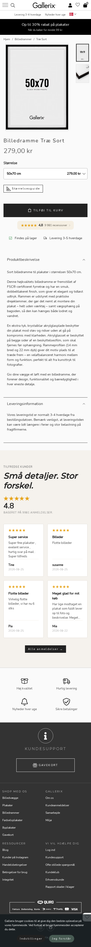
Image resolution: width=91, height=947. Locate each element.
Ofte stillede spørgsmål (60, 865)
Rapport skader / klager (60, 887)
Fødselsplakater (12, 820)
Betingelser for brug (14, 872)
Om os (50, 798)
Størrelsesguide (25, 188)
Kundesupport (54, 857)
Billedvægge (10, 798)
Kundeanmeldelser (57, 805)
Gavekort (48, 765)
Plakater (7, 805)
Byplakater (9, 827)
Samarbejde (53, 813)
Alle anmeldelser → (45, 649)
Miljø (49, 820)
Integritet (8, 880)
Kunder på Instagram (15, 857)
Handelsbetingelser (14, 865)
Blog (5, 850)
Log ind (50, 850)
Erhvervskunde (55, 880)
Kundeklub (52, 872)
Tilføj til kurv (48, 210)
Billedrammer (10, 813)
